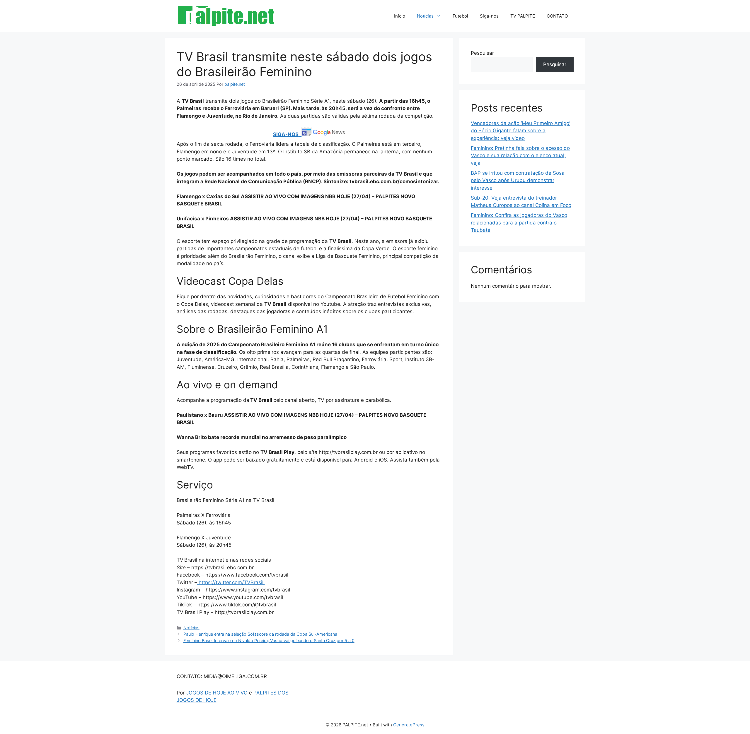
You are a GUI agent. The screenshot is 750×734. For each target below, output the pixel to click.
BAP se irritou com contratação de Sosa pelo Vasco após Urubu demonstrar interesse (518, 180)
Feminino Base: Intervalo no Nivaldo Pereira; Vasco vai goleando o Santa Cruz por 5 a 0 (268, 640)
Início (399, 16)
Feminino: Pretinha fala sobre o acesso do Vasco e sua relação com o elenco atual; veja (520, 155)
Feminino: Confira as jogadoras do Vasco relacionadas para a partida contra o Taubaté (519, 222)
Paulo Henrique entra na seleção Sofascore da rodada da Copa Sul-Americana (260, 634)
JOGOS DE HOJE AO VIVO (217, 693)
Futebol (460, 16)
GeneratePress (409, 725)
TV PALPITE (522, 16)
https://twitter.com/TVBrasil (231, 582)
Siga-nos (489, 16)
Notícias (425, 16)
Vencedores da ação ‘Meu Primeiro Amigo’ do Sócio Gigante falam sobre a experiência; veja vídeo (520, 130)
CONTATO (557, 16)
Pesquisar (482, 53)
